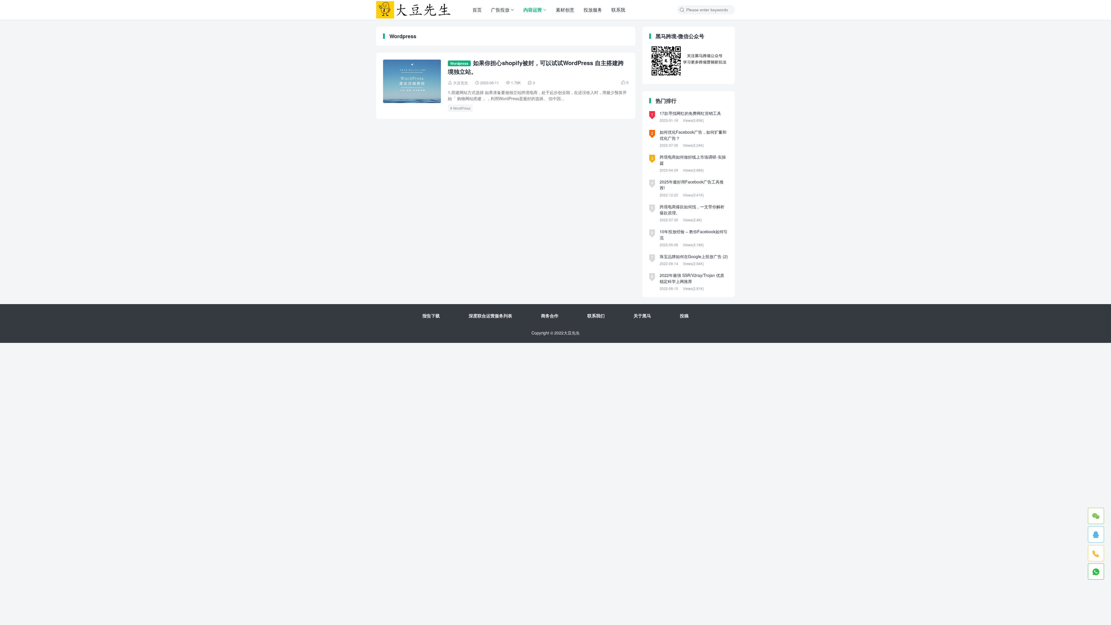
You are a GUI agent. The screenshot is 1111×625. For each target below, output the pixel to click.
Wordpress (459, 63)
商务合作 (549, 315)
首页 (477, 9)
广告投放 (500, 9)
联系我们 (596, 315)
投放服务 (593, 9)
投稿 (684, 315)
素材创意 (565, 9)
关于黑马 (642, 315)
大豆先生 (460, 82)
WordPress (461, 108)
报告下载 (431, 315)
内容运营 (532, 9)
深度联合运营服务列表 (490, 315)
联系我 (618, 9)
